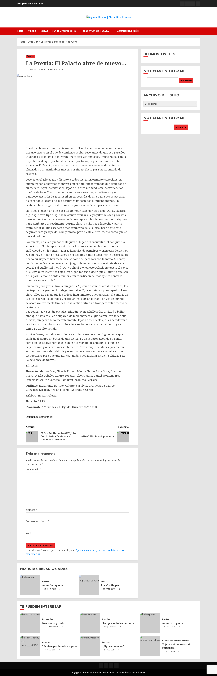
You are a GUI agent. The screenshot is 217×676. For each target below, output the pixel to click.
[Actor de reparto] (30, 585)
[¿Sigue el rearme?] (90, 646)
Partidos (106, 619)
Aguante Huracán (128, 31)
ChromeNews (124, 672)
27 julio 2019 (50, 589)
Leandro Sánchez (36, 70)
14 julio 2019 (50, 650)
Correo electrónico (37, 521)
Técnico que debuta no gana (59, 646)
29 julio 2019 (110, 627)
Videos (32, 31)
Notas (44, 31)
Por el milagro (110, 585)
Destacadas (47, 619)
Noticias (106, 642)
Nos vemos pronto (53, 623)
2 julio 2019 (109, 650)
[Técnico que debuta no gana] (30, 646)
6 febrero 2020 (51, 627)
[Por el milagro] (89, 585)
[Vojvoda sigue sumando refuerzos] (150, 646)
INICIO (20, 31)
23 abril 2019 (109, 589)
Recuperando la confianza (118, 623)
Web (28, 533)
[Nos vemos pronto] (30, 623)
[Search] (198, 31)
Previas (30, 56)
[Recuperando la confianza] (90, 623)
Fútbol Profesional (64, 31)
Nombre (31, 509)
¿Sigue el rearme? (113, 646)
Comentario (33, 469)
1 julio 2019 (169, 651)
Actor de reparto (52, 585)
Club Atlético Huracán (96, 31)
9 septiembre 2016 (57, 70)
